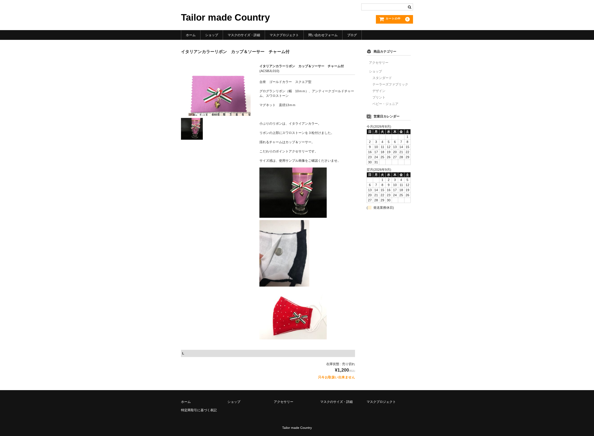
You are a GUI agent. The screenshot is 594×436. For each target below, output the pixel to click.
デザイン (378, 91)
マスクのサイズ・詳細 (244, 35)
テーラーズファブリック (390, 84)
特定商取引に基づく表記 (199, 410)
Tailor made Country (225, 17)
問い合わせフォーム (323, 35)
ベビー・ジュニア (385, 104)
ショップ (211, 35)
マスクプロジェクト (284, 35)
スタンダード (382, 78)
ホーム (191, 35)
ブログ (352, 35)
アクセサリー (378, 62)
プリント (378, 97)
